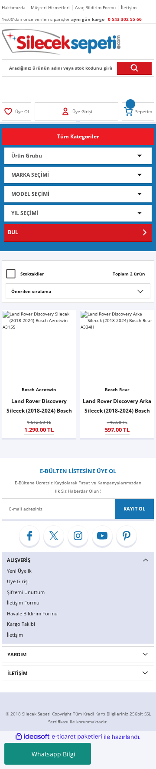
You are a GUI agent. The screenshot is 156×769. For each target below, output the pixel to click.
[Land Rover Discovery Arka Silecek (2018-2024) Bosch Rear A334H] (117, 347)
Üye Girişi (18, 581)
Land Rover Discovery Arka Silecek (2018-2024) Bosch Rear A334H (117, 406)
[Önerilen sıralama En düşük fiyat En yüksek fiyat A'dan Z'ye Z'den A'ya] (78, 291)
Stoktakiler (32, 274)
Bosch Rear (117, 389)
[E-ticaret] (77, 737)
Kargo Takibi (21, 624)
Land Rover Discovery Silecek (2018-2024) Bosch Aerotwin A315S (39, 406)
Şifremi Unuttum (26, 592)
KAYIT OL (134, 508)
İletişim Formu (23, 602)
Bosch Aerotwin (39, 389)
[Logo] (61, 41)
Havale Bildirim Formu (32, 613)
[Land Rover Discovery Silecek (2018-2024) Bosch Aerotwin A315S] (39, 347)
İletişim (15, 634)
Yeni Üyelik (19, 571)
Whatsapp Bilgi (53, 754)
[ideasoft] (32, 737)
